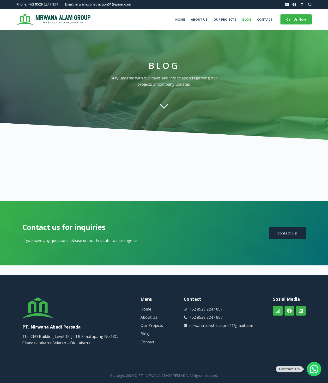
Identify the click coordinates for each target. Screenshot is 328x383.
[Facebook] (294, 4)
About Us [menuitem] (199, 19)
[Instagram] (287, 4)
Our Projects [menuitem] (224, 19)
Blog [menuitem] (246, 19)
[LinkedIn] (301, 4)
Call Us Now (296, 19)
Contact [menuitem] (265, 19)
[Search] (310, 4)
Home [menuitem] (180, 19)
